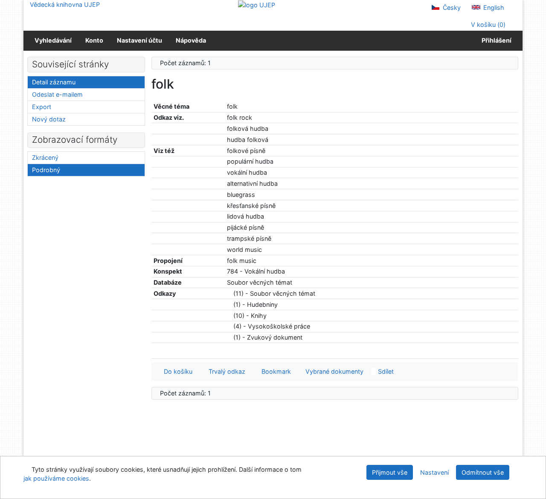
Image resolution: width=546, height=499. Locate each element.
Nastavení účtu (139, 40)
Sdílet (385, 371)
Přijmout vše (389, 472)
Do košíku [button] (176, 371)
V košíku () (487, 24)
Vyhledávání (53, 40)
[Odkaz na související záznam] (229, 293)
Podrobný (46, 169)
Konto (94, 40)
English (493, 7)
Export (41, 106)
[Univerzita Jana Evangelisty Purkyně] (256, 4)
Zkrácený (45, 157)
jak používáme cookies (56, 478)
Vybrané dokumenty (333, 371)
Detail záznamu (54, 82)
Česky (451, 7)
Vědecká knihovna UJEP (65, 4)
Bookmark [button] (274, 371)
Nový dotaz (49, 119)
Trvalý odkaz (225, 371)
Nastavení (434, 472)
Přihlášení (495, 40)
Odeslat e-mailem (57, 94)
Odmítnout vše (483, 472)
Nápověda (191, 40)
